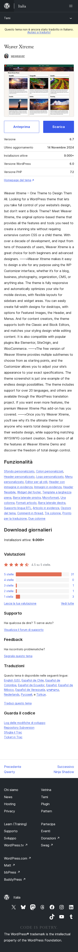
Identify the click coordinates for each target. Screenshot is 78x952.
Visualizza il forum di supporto (24, 629)
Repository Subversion (19, 727)
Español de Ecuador (31, 685)
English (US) (12, 680)
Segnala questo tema (18, 656)
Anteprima (21, 127)
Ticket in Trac (13, 737)
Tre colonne (53, 513)
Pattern (46, 811)
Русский (26, 694)
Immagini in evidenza (48, 487)
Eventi (45, 831)
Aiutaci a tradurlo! (39, 32)
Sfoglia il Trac (13, 732)
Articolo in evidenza (46, 508)
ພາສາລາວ (53, 689)
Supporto (11, 831)
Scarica (58, 127)
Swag (47, 845)
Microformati (50, 497)
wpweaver (18, 56)
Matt (9, 865)
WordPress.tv (16, 845)
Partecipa (48, 824)
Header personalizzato (19, 476)
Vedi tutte (67, 603)
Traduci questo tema (18, 703)
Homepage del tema (17, 180)
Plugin (45, 804)
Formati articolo (26, 502)
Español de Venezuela (30, 689)
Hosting (9, 804)
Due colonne (36, 518)
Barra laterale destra (51, 502)
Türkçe (41, 694)
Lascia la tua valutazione (20, 603)
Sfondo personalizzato (19, 471)
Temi (7, 18)
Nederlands (11, 694)
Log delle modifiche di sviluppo (24, 722)
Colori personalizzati (49, 471)
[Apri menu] (71, 6)
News (8, 797)
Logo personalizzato (50, 476)
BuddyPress (15, 879)
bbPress (12, 872)
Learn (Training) (15, 824)
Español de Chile (33, 680)
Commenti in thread (30, 513)
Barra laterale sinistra (27, 497)
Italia (16, 897)
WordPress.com (17, 858)
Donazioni (50, 838)
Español (51, 685)
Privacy (9, 811)
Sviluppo (10, 838)
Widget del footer (29, 492)
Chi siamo (11, 790)
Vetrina (46, 790)
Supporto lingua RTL (17, 508)
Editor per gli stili (36, 481)
